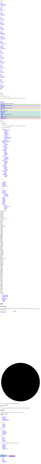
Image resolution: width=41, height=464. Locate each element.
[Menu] (1, 88)
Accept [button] (7, 405)
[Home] (3, 188)
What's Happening (5, 295)
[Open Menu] (1, 93)
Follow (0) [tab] (4, 124)
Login (1, 409)
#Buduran (4, 301)
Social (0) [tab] (3, 123)
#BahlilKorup (4, 299)
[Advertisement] (20, 341)
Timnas (3, 300)
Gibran (3, 297)
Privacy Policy (2, 405)
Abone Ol (2, 94)
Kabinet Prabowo (5, 296)
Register (3, 409)
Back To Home (2, 312)
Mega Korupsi (4, 298)
